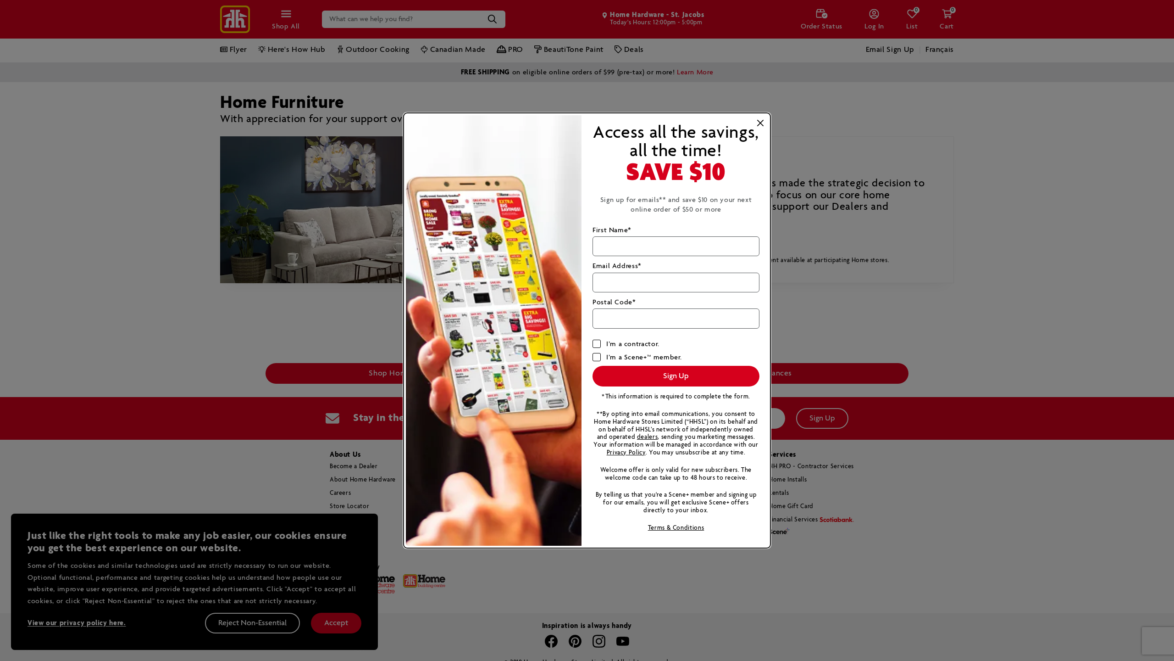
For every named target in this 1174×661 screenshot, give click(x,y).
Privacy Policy (626, 453)
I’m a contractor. (632, 344)
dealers (647, 437)
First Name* (612, 230)
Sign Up (676, 376)
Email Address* (617, 266)
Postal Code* (614, 302)
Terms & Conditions (676, 528)
